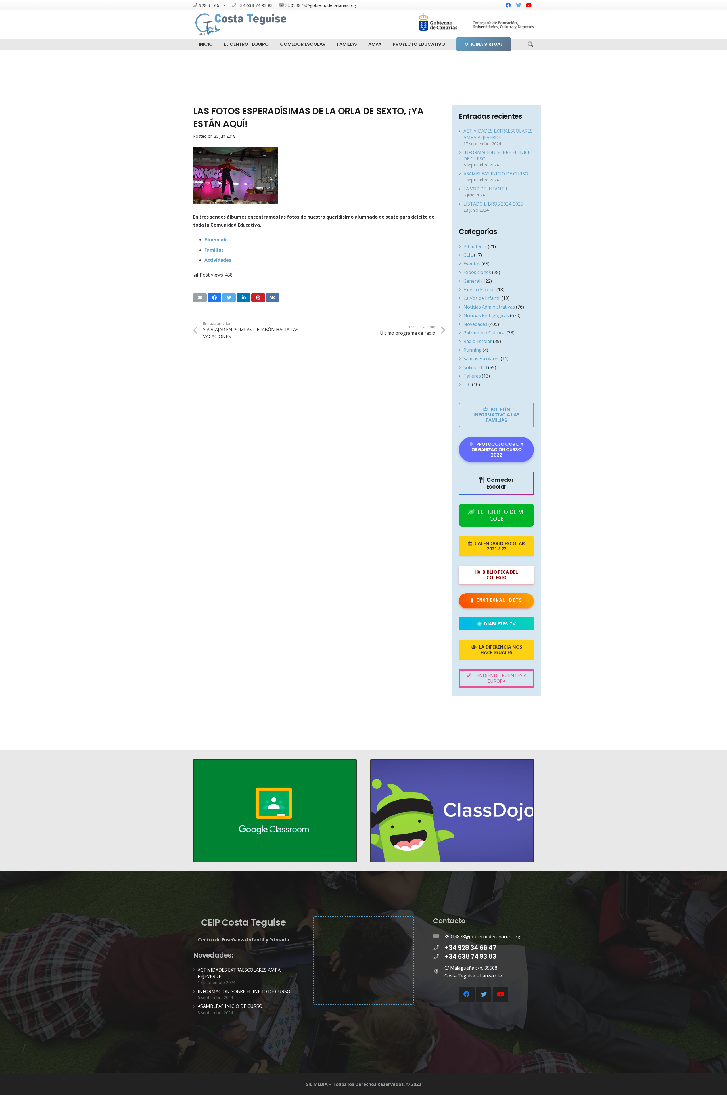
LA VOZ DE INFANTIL (485, 189)
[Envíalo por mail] (200, 297)
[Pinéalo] (258, 297)
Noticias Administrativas (489, 307)
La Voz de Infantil (481, 298)
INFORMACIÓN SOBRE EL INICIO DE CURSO (244, 991)
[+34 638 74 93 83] (438, 957)
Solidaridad (475, 367)
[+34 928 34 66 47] (438, 948)
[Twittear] (229, 297)
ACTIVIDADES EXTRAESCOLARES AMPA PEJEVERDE (497, 134)
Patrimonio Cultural (484, 333)
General (471, 281)
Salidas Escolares (481, 358)
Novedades (475, 324)
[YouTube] (529, 5)
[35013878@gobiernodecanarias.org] (438, 937)
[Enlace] (241, 24)
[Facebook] (508, 5)
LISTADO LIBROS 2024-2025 (493, 204)
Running (472, 350)
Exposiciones (477, 272)
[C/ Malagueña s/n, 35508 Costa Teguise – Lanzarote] (438, 972)
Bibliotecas (475, 246)
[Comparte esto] (214, 297)
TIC (467, 384)
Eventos (472, 264)
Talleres (472, 376)
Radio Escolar (477, 341)
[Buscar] (530, 44)
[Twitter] (518, 5)
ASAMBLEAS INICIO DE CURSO (495, 174)
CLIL (468, 255)
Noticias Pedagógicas (486, 315)
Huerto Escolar (479, 289)
